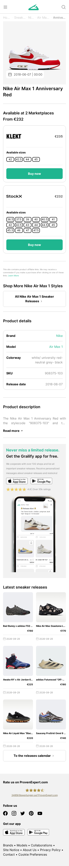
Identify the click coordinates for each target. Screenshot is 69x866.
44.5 (45, 224)
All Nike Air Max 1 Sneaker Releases (34, 299)
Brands (8, 845)
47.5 (36, 230)
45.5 (10, 230)
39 (27, 219)
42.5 (19, 159)
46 (19, 230)
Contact (9, 854)
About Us (29, 850)
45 (36, 159)
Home (7, 17)
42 (10, 159)
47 (27, 230)
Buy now (34, 174)
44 (27, 159)
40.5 (45, 219)
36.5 (10, 219)
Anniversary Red (59, 17)
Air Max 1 (43, 17)
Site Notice (11, 850)
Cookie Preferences (32, 854)
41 (53, 219)
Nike (31, 17)
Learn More (13, 276)
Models (22, 845)
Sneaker (20, 17)
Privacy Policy (50, 850)
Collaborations (41, 845)
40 (36, 219)
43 (27, 224)
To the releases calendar (32, 756)
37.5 (18, 219)
